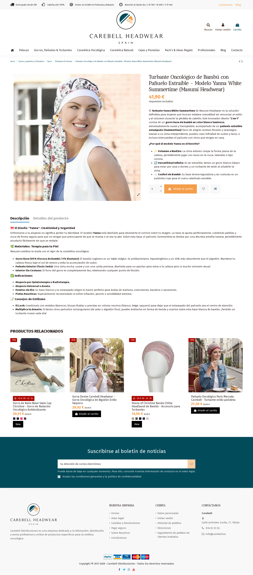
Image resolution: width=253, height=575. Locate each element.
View (18, 424)
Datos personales (168, 513)
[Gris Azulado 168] (136, 418)
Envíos (115, 513)
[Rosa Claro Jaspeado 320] (147, 418)
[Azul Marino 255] (144, 418)
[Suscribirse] (191, 464)
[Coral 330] (21, 418)
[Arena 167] (133, 418)
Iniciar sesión (165, 518)
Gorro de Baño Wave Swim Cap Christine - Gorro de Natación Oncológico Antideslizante (32, 406)
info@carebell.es (216, 534)
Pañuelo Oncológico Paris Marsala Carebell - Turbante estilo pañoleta (213, 398)
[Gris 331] (25, 418)
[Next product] (242, 61)
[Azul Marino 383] (14, 418)
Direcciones (164, 528)
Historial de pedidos (169, 523)
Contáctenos (119, 537)
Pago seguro (118, 528)
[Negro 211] (140, 418)
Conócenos (225, 4)
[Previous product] (240, 61)
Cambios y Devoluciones (125, 523)
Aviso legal (117, 518)
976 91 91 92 (213, 528)
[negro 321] (18, 418)
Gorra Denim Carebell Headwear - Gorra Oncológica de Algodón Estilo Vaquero (94, 400)
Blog (238, 4)
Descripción (19, 218)
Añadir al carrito (183, 188)
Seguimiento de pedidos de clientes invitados (173, 534)
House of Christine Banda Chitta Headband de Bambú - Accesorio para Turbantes (156, 406)
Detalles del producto (50, 218)
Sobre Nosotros (120, 532)
